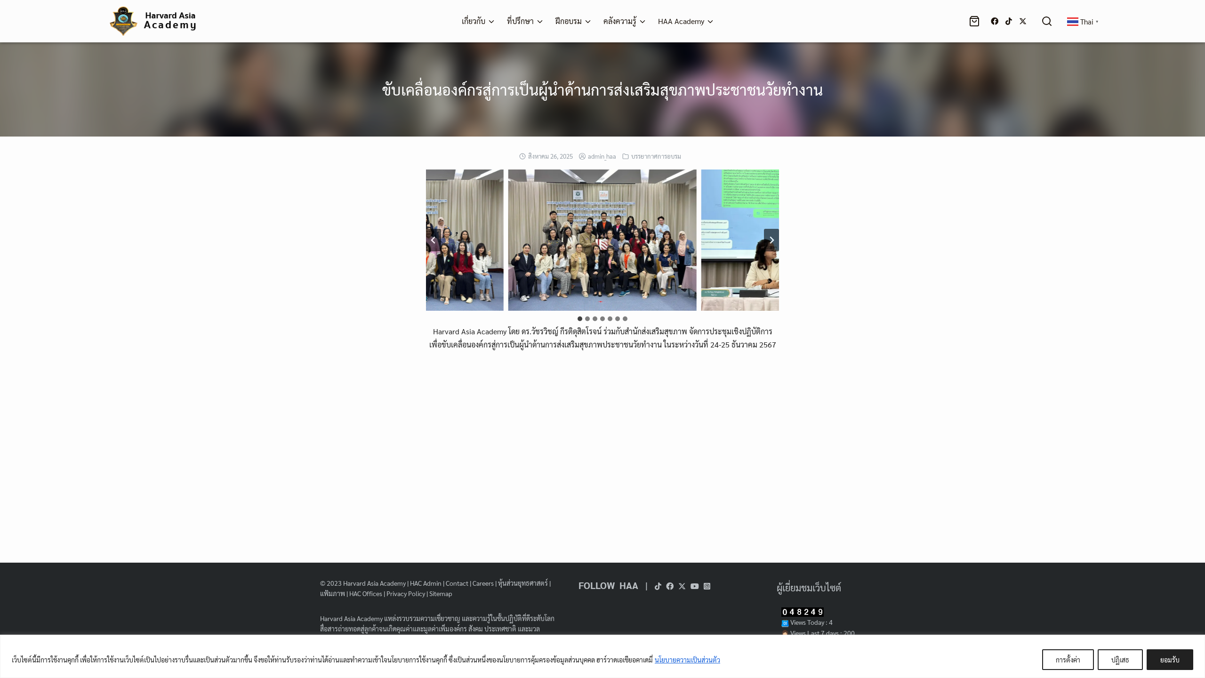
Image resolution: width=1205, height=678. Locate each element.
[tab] (580, 318)
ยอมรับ (1170, 659)
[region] (602, 656)
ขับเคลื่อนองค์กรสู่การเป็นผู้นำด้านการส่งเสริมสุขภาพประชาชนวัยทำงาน (602, 89)
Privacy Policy (405, 593)
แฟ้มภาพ (332, 593)
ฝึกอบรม (568, 21)
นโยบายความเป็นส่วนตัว (687, 659)
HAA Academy (681, 21)
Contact (457, 583)
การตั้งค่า (1068, 659)
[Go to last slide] (433, 240)
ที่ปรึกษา (520, 21)
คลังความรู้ (619, 21)
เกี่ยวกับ (473, 21)
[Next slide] (771, 240)
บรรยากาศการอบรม (656, 156)
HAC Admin (426, 583)
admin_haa (602, 156)
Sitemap (440, 593)
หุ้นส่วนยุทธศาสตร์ (523, 583)
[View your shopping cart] (976, 21)
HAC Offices (365, 593)
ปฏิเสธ (1120, 659)
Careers (483, 583)
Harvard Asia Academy (374, 583)
